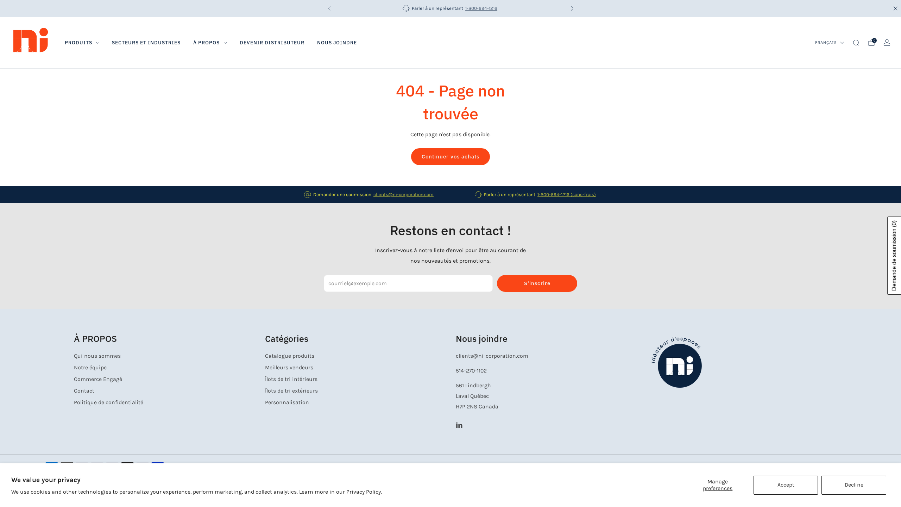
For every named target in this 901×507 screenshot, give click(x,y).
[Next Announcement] (572, 8)
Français (826, 42)
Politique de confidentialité (108, 402)
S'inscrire (537, 283)
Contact (84, 391)
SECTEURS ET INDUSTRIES (146, 42)
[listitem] (450, 8)
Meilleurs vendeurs (289, 367)
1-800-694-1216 (481, 8)
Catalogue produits (289, 356)
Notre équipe (90, 367)
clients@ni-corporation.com (403, 194)
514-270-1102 (471, 371)
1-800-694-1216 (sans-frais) (566, 194)
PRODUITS (78, 42)
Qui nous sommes (97, 356)
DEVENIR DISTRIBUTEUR (272, 42)
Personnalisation (287, 402)
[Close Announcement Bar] (895, 8)
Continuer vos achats (450, 156)
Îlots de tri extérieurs (291, 391)
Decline (854, 485)
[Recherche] (855, 42)
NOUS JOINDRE (337, 42)
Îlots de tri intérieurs (291, 379)
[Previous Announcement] (329, 8)
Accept (785, 485)
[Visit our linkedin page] (459, 425)
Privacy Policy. (364, 492)
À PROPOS (206, 42)
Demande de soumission (894, 255)
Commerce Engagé (98, 379)
